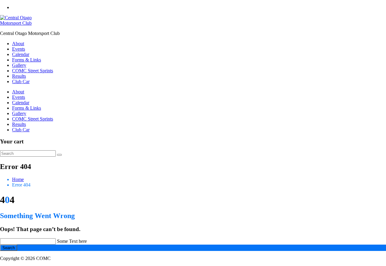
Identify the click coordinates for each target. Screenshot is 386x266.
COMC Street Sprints (32, 70)
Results (19, 76)
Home (18, 179)
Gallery (19, 65)
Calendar (20, 54)
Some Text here (72, 241)
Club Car (21, 81)
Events (18, 49)
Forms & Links (26, 59)
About (18, 43)
